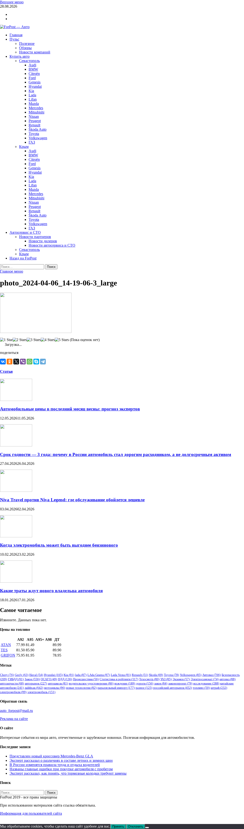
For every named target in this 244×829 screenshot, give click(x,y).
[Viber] (23, 361)
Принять (118, 826)
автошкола (58, 683)
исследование (206, 683)
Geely (21, 675)
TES (4, 650)
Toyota (34, 134)
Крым (24, 147)
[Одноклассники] (9, 361)
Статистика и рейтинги (119, 679)
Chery (7, 675)
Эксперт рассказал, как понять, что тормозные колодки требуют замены (68, 773)
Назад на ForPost (23, 258)
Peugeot (35, 121)
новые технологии (81, 687)
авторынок (36, 683)
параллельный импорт (116, 687)
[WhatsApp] (29, 361)
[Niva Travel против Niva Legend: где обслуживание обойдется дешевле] (16, 490)
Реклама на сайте (14, 719)
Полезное (27, 43)
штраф (219, 687)
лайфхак (34, 687)
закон (160, 683)
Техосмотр (149, 679)
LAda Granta (98, 675)
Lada (32, 95)
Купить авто (20, 56)
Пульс (14, 39)
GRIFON (8, 655)
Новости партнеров (35, 237)
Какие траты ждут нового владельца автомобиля (51, 590)
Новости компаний (34, 52)
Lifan (33, 99)
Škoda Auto (37, 129)
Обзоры (25, 48)
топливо (201, 687)
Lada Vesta (121, 675)
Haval (36, 675)
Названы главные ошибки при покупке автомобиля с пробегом (61, 769)
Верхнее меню (12, 2)
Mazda (34, 104)
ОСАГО (49, 679)
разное (144, 687)
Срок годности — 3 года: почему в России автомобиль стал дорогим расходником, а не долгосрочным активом (115, 454)
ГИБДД (16, 679)
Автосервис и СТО (25, 232)
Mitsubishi (36, 112)
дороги (144, 683)
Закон (32, 679)
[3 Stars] (34, 340)
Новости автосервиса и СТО (52, 245)
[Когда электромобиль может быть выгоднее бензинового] (16, 536)
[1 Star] (6, 340)
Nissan (34, 116)
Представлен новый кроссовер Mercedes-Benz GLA (51, 756)
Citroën (34, 74)
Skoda (156, 675)
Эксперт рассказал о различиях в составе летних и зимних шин (61, 760)
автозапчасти (12, 683)
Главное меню (11, 271)
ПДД (65, 679)
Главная (16, 35)
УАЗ (166, 679)
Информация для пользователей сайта (31, 813)
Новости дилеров (43, 241)
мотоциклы (54, 687)
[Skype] (36, 361)
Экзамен (181, 679)
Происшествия (86, 679)
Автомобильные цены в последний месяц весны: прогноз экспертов (70, 408)
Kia (31, 91)
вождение (124, 683)
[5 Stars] (62, 340)
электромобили (13, 692)
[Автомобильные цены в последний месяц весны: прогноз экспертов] (16, 400)
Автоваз (211, 675)
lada (80, 675)
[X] (16, 361)
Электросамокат (205, 679)
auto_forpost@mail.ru (16, 711)
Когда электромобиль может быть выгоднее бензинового (59, 545)
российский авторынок (172, 687)
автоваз (227, 679)
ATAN (6, 645)
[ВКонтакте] (3, 361)
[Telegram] (43, 361)
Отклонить (135, 826)
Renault (34, 125)
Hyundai (35, 86)
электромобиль (41, 692)
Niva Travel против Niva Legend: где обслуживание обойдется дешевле (72, 499)
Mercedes (36, 108)
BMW (33, 69)
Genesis (35, 82)
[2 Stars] (20, 340)
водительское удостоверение (91, 683)
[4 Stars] (48, 340)
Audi (32, 65)
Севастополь (29, 61)
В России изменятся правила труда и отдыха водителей (55, 765)
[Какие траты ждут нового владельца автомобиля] (16, 581)
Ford (32, 78)
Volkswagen (38, 138)
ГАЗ (32, 142)
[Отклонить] (147, 827)
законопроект (180, 683)
